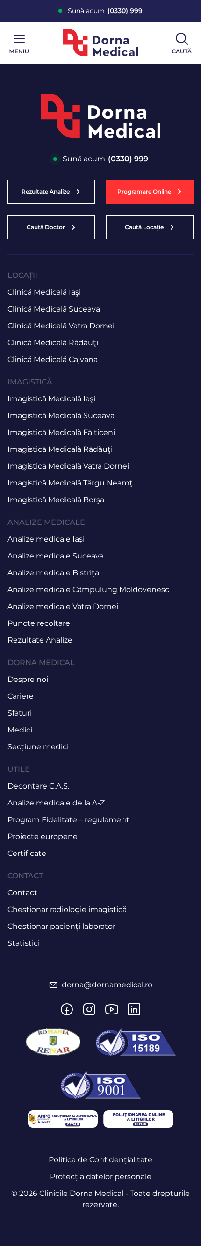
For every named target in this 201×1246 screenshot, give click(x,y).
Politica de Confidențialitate (100, 1159)
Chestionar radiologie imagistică (67, 909)
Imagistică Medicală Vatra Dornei (68, 466)
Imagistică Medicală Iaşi (51, 398)
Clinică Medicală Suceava (53, 308)
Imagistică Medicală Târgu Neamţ (70, 482)
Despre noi (27, 679)
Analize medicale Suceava (55, 555)
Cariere (20, 696)
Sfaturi (19, 713)
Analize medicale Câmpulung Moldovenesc (88, 589)
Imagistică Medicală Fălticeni (61, 432)
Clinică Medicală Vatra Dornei (61, 325)
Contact (22, 892)
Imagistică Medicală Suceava (61, 415)
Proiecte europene (42, 836)
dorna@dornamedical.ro (107, 984)
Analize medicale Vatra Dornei (62, 606)
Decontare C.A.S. (38, 786)
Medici (19, 729)
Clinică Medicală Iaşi (44, 292)
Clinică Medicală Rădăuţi (52, 342)
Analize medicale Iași (46, 539)
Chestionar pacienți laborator (61, 926)
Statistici (23, 943)
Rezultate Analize (39, 640)
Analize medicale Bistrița (53, 572)
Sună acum (105, 11)
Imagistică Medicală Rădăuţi (60, 449)
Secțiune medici (38, 746)
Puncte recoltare (38, 623)
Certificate (26, 853)
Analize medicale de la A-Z (56, 802)
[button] (150, 192)
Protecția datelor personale (100, 1176)
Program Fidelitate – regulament (68, 819)
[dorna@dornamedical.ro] (53, 985)
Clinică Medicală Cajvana (52, 359)
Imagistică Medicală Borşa (55, 499)
